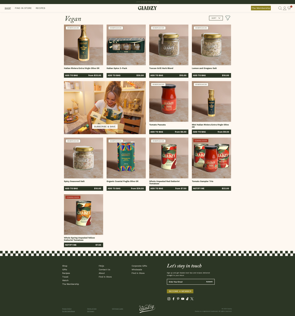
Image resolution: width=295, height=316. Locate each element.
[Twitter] (192, 299)
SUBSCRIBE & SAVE (105, 126)
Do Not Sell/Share (68, 311)
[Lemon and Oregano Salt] (211, 45)
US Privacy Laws (117, 309)
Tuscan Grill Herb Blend (161, 68)
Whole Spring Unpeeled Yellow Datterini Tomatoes (79, 238)
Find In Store (23, 8)
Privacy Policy (66, 309)
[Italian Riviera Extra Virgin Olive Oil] (83, 45)
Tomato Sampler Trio (202, 181)
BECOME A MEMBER (180, 291)
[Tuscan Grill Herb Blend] (168, 45)
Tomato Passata (157, 124)
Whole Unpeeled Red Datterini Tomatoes (164, 182)
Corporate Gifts (139, 266)
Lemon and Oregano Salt (204, 68)
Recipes (40, 8)
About (102, 273)
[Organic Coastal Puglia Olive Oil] (126, 158)
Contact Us (104, 269)
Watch (65, 280)
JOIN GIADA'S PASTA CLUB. (147, 2)
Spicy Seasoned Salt (74, 181)
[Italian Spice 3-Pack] (126, 45)
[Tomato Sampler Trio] (211, 158)
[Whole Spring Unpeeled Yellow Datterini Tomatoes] (83, 214)
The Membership (261, 8)
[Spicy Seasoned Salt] (83, 158)
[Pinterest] (178, 299)
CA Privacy (90, 311)
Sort (214, 18)
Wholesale (137, 269)
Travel (65, 277)
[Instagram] (169, 299)
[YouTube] (183, 299)
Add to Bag (71, 75)
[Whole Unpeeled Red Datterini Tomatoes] (168, 158)
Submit (209, 282)
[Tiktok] (187, 299)
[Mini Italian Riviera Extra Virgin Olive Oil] (211, 101)
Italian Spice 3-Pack (117, 68)
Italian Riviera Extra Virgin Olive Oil (81, 68)
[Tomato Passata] (168, 101)
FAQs (101, 266)
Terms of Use (91, 309)
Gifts (64, 269)
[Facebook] (173, 299)
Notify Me (198, 188)
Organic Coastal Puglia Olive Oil (122, 181)
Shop (8, 8)
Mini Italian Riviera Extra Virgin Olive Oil (210, 125)
